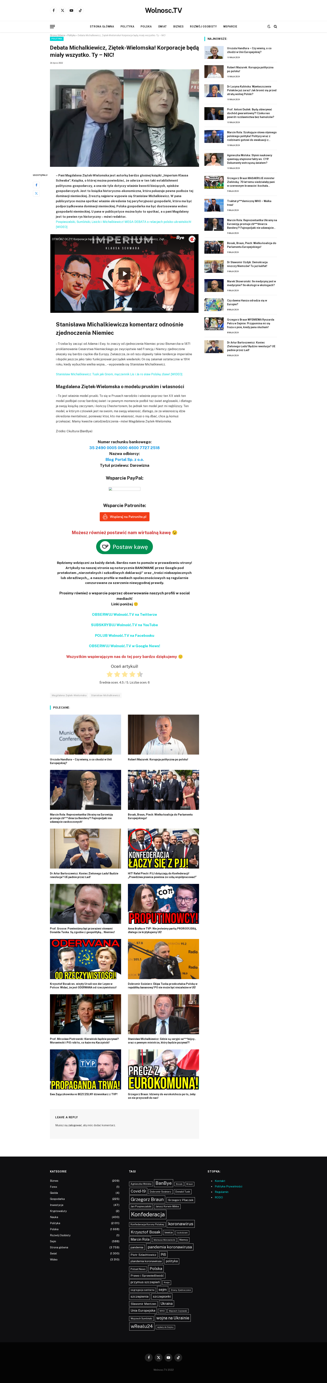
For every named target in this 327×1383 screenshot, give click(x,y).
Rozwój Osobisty (203, 26)
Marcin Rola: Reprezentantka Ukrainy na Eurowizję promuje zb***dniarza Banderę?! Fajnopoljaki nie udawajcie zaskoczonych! (81, 818)
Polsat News (138, 1269)
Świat (162, 26)
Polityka (127, 26)
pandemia (137, 1247)
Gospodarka (57, 1198)
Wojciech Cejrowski (178, 1311)
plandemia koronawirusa (146, 1261)
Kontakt (220, 1180)
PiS (163, 1254)
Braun (189, 1184)
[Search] (275, 26)
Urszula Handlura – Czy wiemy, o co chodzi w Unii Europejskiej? (81, 761)
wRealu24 (142, 1326)
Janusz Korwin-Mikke (167, 1206)
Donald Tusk (182, 1191)
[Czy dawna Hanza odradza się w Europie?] (214, 304)
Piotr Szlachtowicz (143, 1255)
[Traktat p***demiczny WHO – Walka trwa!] (214, 205)
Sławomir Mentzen (143, 1303)
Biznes (178, 26)
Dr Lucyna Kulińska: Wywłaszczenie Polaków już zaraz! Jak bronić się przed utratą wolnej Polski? (251, 90)
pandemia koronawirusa (170, 1247)
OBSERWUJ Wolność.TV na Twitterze (124, 614)
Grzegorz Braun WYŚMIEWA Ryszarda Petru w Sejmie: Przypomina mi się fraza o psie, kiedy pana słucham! (250, 323)
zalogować (75, 1125)
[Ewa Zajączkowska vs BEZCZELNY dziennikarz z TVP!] (85, 1069)
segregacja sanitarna (142, 1290)
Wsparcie (230, 26)
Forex (53, 1186)
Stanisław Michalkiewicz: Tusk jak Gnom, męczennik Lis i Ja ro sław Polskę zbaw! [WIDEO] (119, 374)
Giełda (54, 1192)
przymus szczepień (145, 1282)
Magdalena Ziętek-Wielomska (69, 695)
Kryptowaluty (58, 1211)
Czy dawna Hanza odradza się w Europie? (247, 302)
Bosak (179, 1184)
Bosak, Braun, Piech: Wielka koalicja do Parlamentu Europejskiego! (160, 816)
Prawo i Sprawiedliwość (147, 1275)
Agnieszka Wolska (141, 1183)
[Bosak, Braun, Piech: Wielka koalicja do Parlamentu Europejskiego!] (163, 790)
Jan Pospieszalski (141, 1206)
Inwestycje (56, 1205)
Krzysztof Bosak (145, 1232)
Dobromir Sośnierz (160, 1191)
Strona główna (102, 26)
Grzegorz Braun (147, 1199)
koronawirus (180, 1223)
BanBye (164, 1183)
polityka (172, 1261)
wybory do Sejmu (165, 1327)
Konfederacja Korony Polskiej (147, 1224)
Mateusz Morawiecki (164, 1240)
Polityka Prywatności (228, 1186)
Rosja (167, 1282)
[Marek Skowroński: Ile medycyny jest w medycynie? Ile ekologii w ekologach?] (214, 285)
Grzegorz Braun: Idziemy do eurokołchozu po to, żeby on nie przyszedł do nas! (161, 1096)
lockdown (182, 1232)
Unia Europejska (143, 1310)
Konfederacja (148, 1214)
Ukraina (166, 1304)
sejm (163, 1289)
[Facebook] (36, 185)
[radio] (109, 675)
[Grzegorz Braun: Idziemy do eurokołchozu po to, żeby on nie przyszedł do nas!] (163, 1069)
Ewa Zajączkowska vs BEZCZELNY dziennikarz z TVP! (84, 1094)
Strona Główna (57, 35)
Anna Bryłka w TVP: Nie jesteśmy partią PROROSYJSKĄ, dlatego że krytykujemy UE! (162, 930)
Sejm (53, 1241)
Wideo (54, 1259)
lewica (169, 1232)
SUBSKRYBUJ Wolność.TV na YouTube (124, 625)
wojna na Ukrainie (172, 1317)
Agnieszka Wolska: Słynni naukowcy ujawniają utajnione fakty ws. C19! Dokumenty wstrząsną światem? (249, 159)
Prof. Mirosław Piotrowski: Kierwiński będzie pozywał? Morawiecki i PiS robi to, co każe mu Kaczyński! (84, 1040)
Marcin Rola (140, 1239)
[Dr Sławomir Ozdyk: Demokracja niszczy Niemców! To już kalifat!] (214, 266)
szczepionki (162, 1296)
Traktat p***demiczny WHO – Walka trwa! (249, 203)
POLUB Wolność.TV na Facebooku (124, 635)
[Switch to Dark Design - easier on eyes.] (268, 26)
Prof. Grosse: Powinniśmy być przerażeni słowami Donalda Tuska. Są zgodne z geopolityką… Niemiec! (82, 930)
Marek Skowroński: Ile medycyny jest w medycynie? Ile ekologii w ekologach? (251, 283)
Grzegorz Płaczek (180, 1200)
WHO (162, 1311)
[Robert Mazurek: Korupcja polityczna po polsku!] (163, 735)
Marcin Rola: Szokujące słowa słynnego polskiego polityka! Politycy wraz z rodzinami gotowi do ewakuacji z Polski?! (252, 136)
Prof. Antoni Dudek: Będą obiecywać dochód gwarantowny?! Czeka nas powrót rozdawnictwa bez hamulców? (250, 113)
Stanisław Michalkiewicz (105, 695)
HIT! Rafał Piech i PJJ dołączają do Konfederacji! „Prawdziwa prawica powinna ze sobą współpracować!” (162, 875)
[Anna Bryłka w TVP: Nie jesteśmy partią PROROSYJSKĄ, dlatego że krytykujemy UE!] (163, 904)
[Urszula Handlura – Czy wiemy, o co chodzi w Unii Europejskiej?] (85, 735)
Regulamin (221, 1191)
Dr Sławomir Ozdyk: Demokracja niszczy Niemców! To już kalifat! (247, 264)
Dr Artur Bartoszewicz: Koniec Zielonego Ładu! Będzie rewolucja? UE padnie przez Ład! (84, 875)
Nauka (54, 1217)
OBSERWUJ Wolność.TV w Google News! (124, 646)
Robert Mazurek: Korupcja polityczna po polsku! (158, 759)
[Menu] (52, 26)
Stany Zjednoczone (181, 1290)
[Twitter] (36, 193)
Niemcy (183, 1239)
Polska (146, 26)
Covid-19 (138, 1191)
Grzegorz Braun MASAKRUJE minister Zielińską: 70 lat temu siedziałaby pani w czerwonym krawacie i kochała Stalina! (251, 182)
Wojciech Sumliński (141, 1318)
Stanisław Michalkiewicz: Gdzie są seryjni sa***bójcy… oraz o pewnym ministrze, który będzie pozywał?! (162, 1040)
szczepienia (140, 1296)
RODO (219, 1197)
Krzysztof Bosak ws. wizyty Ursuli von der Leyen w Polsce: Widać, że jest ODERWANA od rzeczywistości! (83, 985)
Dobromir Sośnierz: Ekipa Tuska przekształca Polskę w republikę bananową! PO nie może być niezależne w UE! (162, 985)
